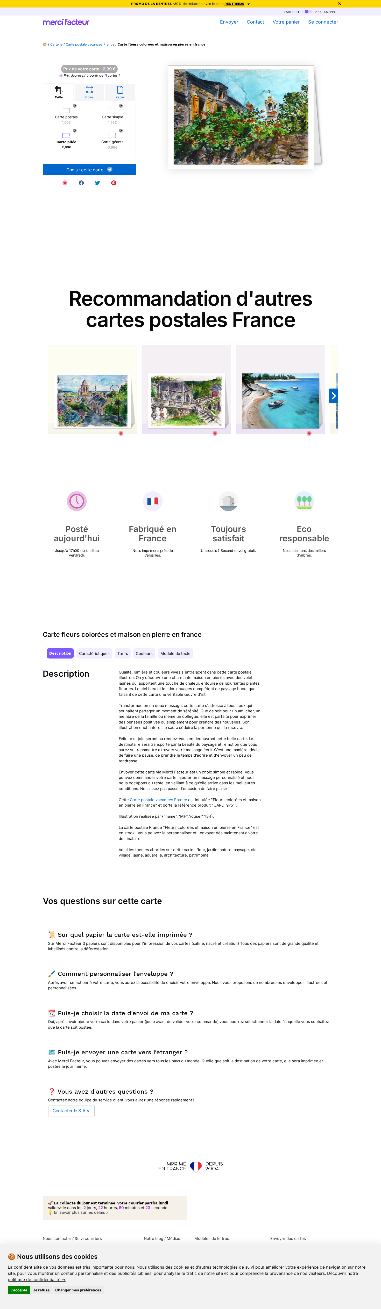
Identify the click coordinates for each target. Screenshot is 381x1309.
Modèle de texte (175, 653)
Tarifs (122, 653)
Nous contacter (57, 1238)
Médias (173, 1238)
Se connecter (323, 22)
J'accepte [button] (18, 1290)
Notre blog (153, 1238)
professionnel (326, 11)
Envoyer (229, 22)
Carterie (56, 44)
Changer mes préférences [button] (78, 1290)
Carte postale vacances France (90, 44)
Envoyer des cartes (288, 1238)
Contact (255, 22)
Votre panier (286, 22)
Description (60, 653)
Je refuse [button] (41, 1290)
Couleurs (144, 653)
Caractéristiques (94, 653)
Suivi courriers (88, 1238)
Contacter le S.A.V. (71, 1110)
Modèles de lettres (211, 1238)
